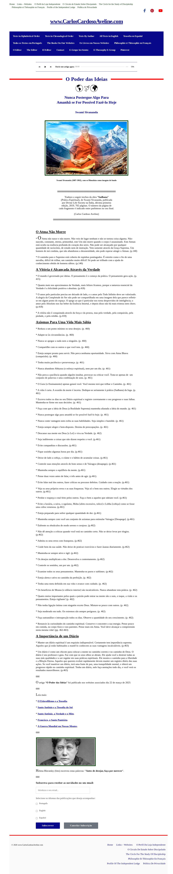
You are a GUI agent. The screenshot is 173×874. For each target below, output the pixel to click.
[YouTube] (160, 10)
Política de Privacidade (87, 7)
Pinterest (125, 50)
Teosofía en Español (132, 36)
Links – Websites (24, 4)
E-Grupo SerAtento (78, 50)
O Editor (17, 50)
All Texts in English (108, 36)
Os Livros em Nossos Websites (94, 43)
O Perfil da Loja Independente (47, 4)
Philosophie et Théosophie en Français (28, 7)
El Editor (46, 50)
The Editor (32, 50)
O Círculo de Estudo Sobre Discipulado (80, 4)
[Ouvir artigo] (45, 66)
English (42, 810)
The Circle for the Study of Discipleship (116, 4)
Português (43, 803)
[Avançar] (51, 66)
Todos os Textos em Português (27, 43)
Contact (60, 50)
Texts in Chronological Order (59, 36)
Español (42, 818)
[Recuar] (39, 66)
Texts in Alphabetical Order (26, 36)
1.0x (132, 67)
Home (12, 4)
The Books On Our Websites (60, 43)
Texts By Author (86, 36)
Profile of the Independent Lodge (61, 7)
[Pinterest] (152, 10)
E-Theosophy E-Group (104, 50)
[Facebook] (145, 10)
